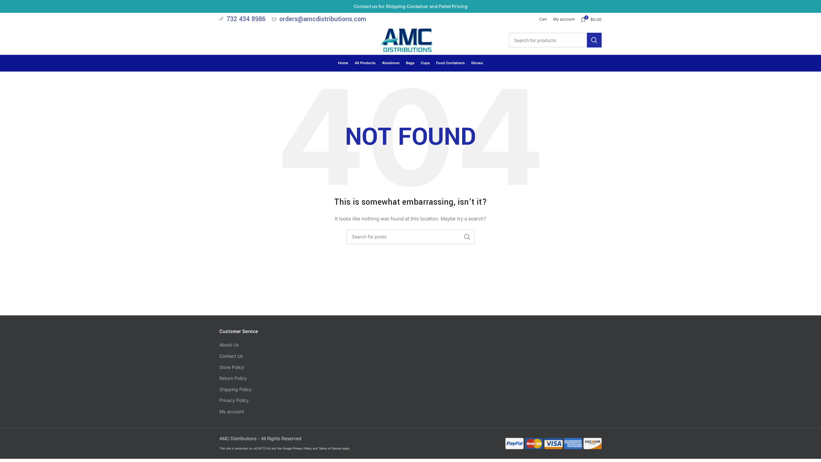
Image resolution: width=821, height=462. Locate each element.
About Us (229, 344)
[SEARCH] (594, 40)
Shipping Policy (235, 389)
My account (231, 411)
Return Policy (233, 378)
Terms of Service (330, 448)
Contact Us (231, 356)
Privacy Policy (234, 400)
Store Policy (231, 367)
